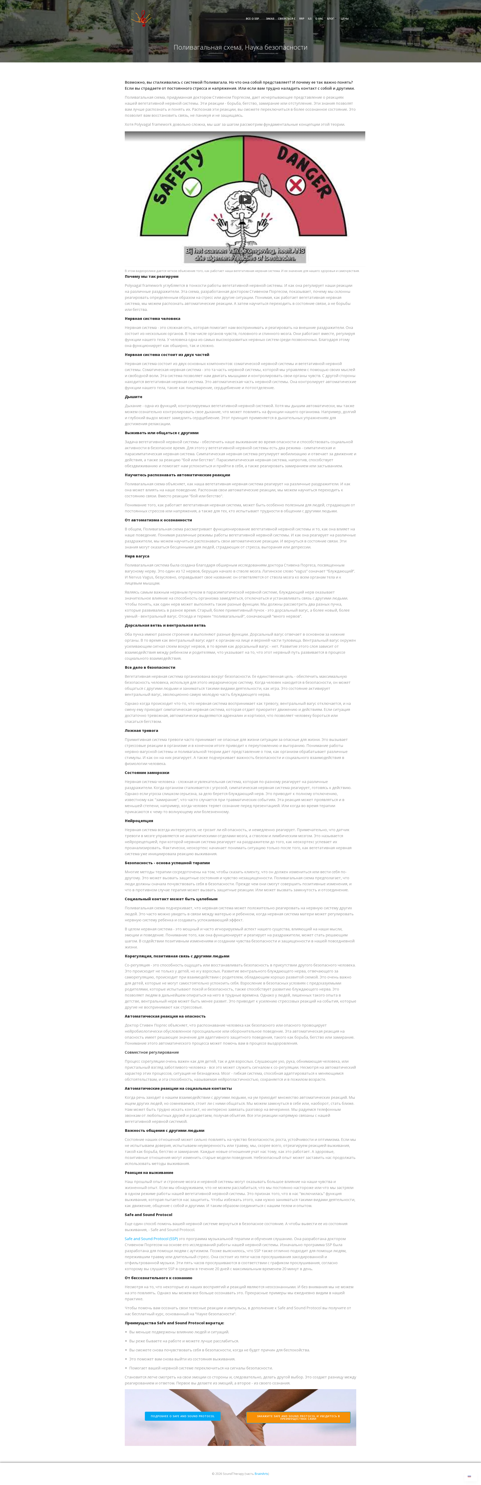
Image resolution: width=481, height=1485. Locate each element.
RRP (301, 18)
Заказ (270, 18)
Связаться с (287, 18)
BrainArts (261, 1474)
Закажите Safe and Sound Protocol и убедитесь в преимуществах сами (298, 1417)
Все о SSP (252, 18)
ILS (310, 18)
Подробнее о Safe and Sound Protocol (183, 1416)
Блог (330, 18)
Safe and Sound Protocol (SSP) (151, 1238)
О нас (319, 18)
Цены (345, 18)
